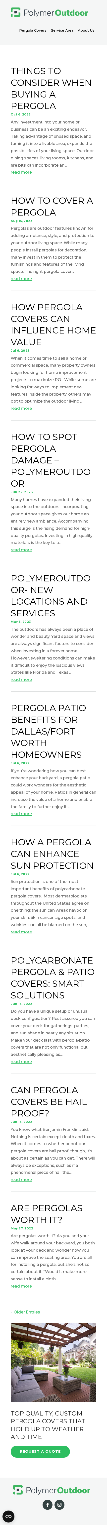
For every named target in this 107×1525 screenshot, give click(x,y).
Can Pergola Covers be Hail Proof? (49, 1102)
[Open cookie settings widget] (8, 1517)
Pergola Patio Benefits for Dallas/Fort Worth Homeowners (48, 731)
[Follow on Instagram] (59, 1505)
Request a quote (40, 1451)
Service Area (62, 30)
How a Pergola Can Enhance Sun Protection (52, 854)
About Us (86, 30)
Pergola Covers (33, 30)
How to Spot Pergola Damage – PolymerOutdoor (51, 460)
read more (21, 172)
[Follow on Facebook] (48, 1505)
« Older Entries (25, 1312)
